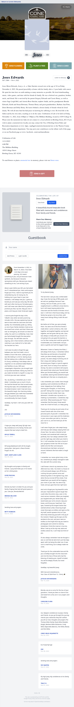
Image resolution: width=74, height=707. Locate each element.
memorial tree (25, 160)
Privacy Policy (31, 698)
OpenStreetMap (39, 701)
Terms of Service (42, 698)
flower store (54, 160)
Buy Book (52, 202)
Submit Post (63, 256)
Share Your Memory (61, 224)
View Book (41, 202)
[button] (55, 276)
